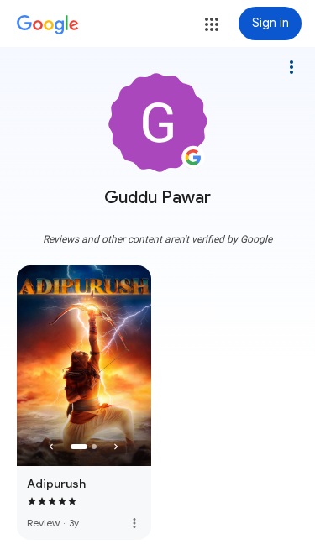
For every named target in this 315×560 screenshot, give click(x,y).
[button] (211, 24)
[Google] (48, 25)
